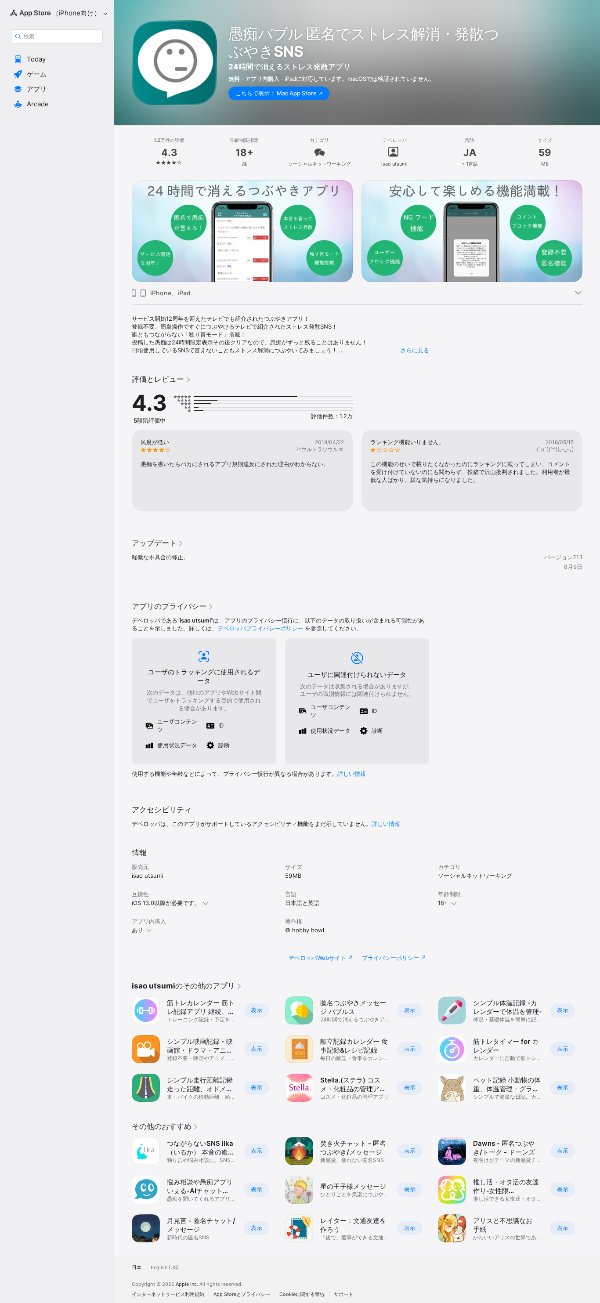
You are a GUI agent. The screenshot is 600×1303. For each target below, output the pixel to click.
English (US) (165, 1267)
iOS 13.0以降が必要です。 (166, 902)
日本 (136, 1267)
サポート (343, 1294)
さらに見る (415, 350)
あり (137, 930)
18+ (443, 902)
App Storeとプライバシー (241, 1294)
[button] (56, 59)
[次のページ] (591, 470)
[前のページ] (123, 470)
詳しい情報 (351, 773)
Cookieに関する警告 (302, 1294)
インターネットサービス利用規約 (168, 1294)
